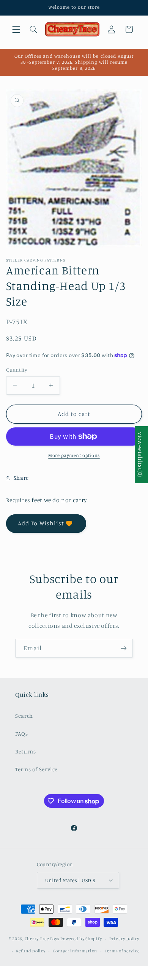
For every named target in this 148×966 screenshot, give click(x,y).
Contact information (75, 950)
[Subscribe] (123, 648)
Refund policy (31, 950)
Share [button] (21, 477)
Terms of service (122, 950)
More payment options (74, 455)
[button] (16, 29)
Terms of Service (36, 769)
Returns (25, 751)
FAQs (21, 733)
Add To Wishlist (41, 523)
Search (24, 715)
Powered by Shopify (81, 938)
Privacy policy (124, 938)
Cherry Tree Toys (42, 938)
